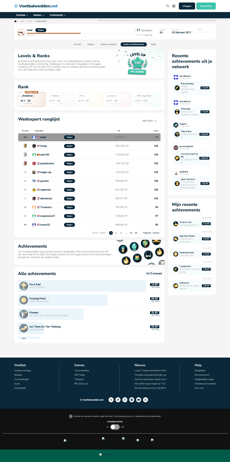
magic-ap (45, 172)
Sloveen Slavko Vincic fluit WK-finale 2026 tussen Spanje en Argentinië (151, 388)
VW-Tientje (79, 375)
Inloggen (187, 6)
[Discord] (139, 399)
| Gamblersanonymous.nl (124, 416)
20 (136, 233)
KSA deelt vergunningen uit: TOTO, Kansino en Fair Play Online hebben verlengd (151, 383)
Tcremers (46, 207)
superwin (45, 189)
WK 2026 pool (81, 383)
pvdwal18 (184, 172)
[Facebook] (118, 399)
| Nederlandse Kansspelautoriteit (148, 416)
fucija (43, 145)
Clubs (17, 383)
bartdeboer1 (185, 76)
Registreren (206, 6)
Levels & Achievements (133, 44)
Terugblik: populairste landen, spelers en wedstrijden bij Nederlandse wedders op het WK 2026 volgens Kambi (151, 375)
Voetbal (20, 15)
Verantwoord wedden (205, 383)
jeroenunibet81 (186, 146)
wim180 (44, 154)
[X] (112, 399)
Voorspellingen (21, 379)
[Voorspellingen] (146, 399)
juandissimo (47, 163)
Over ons (199, 388)
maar (30, 30)
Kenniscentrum (202, 375)
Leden (22, 21)
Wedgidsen (200, 370)
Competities (20, 388)
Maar (30, 21)
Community (56, 15)
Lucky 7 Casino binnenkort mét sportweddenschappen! (151, 370)
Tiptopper (79, 379)
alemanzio (46, 198)
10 (131, 233)
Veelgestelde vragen (204, 379)
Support (183, 124)
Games (37, 15)
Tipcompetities (81, 370)
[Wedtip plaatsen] (167, 6)
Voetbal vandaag (22, 370)
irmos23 (45, 224)
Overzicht (77, 44)
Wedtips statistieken (108, 44)
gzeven (44, 180)
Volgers (153, 44)
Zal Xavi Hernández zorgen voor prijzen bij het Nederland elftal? (151, 379)
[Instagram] (125, 399)
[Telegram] (132, 399)
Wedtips (90, 44)
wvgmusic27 (47, 216)
